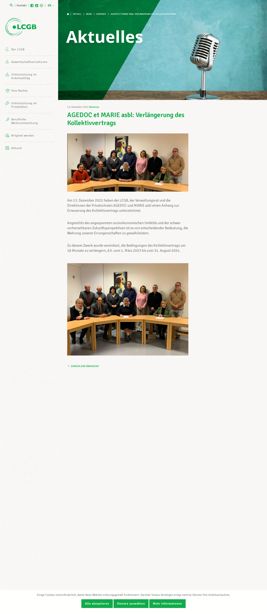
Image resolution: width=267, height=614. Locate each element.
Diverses (94, 107)
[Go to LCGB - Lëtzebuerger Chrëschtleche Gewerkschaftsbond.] (68, 14)
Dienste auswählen (131, 603)
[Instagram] (41, 5)
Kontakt (22, 5)
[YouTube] (36, 5)
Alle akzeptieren (97, 603)
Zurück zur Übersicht (85, 366)
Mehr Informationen (167, 603)
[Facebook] (32, 5)
